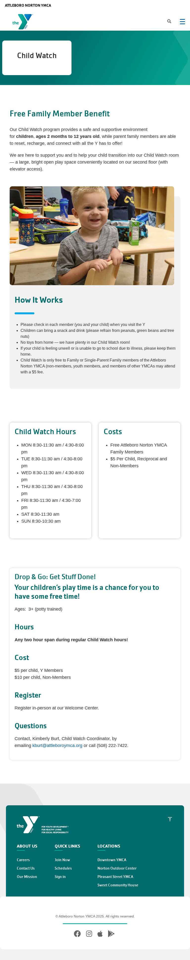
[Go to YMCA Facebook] (78, 934)
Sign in (60, 876)
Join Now (62, 859)
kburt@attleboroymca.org (57, 745)
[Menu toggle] (182, 21)
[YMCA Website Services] (23, 22)
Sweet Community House (117, 885)
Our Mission (27, 876)
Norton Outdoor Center (117, 868)
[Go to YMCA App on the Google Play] (111, 934)
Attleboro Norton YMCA (28, 5)
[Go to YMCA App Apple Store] (100, 934)
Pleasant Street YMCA (115, 876)
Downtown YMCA (111, 859)
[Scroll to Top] (170, 819)
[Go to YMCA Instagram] (89, 934)
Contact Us (26, 868)
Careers (23, 859)
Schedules (63, 868)
